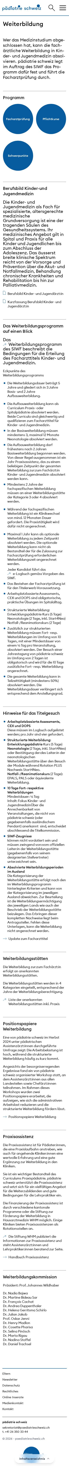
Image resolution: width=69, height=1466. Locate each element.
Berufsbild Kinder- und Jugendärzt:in (35, 294)
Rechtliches (10, 1391)
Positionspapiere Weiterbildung (32, 1117)
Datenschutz (11, 1385)
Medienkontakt (13, 1403)
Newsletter (10, 1379)
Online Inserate (13, 1397)
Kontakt (8, 1409)
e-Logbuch (21, 574)
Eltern (6, 1373)
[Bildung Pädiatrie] (21, 8)
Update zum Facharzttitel (28, 939)
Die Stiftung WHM (22, 1236)
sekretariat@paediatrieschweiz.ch (26, 1427)
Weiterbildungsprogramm (35, 344)
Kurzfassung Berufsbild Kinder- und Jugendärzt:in (34, 304)
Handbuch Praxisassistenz (28, 1257)
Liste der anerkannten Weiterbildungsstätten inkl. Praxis (34, 1002)
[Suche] (51, 7)
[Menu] (63, 8)
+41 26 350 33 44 (16, 1431)
